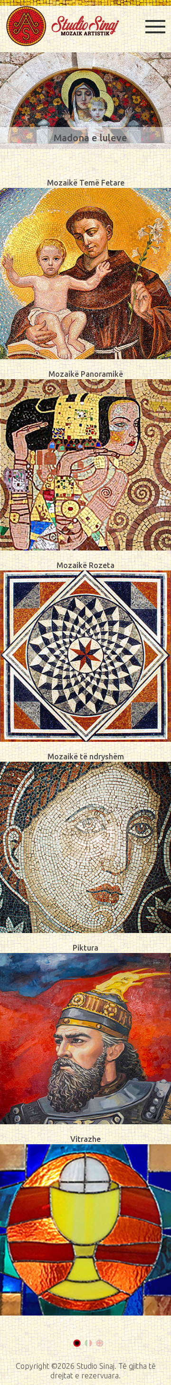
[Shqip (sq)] (77, 1343)
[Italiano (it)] (88, 1343)
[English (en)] (100, 1343)
